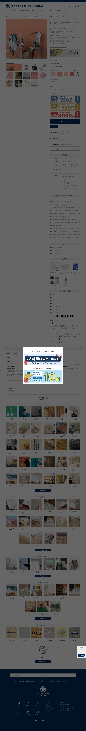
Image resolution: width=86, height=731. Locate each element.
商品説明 (81, 649)
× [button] (61, 349)
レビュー (81, 651)
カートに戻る (81, 655)
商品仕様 (81, 647)
